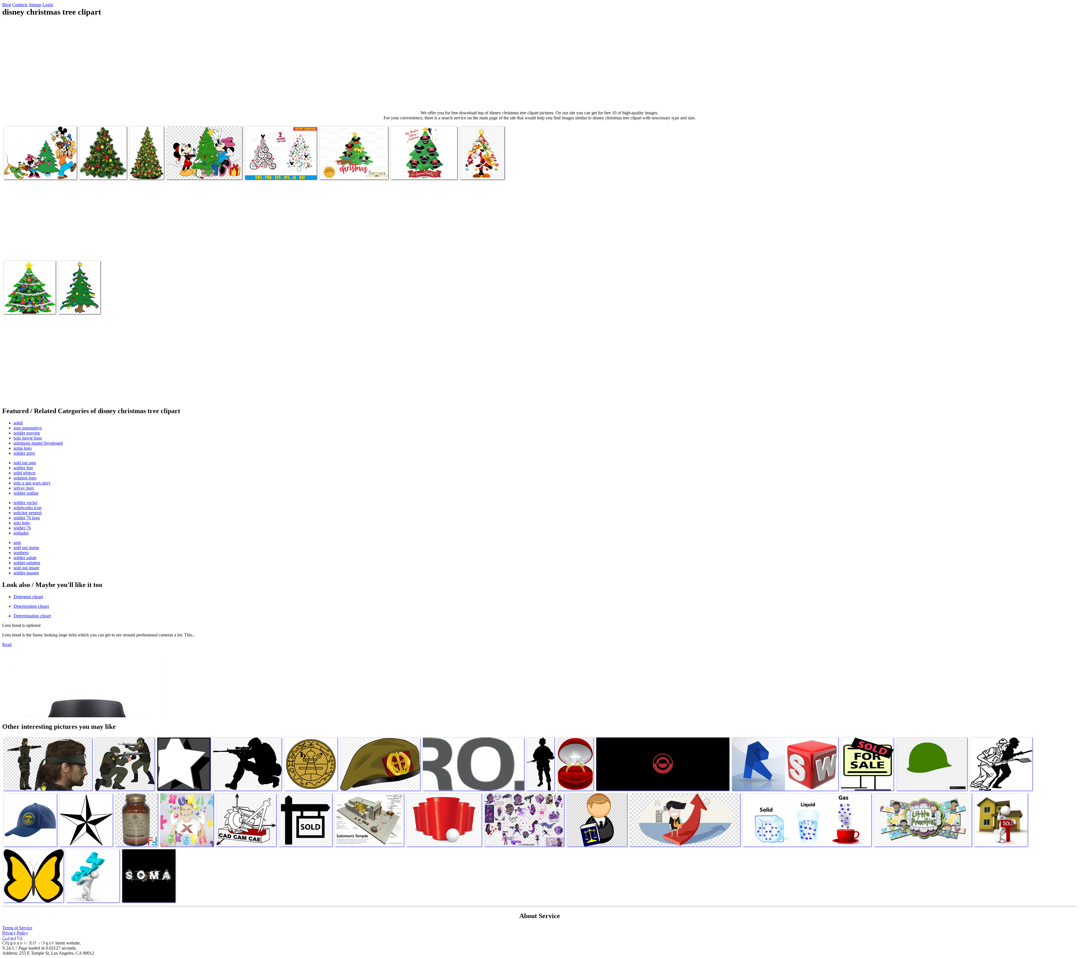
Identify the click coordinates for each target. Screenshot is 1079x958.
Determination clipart (32, 615)
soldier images (26, 572)
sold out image (26, 567)
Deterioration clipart (31, 606)
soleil (18, 422)
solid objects (24, 472)
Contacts (20, 4)
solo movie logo (27, 438)
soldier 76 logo (26, 517)
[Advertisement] (539, 63)
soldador (21, 533)
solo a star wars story (32, 483)
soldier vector (25, 502)
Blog (6, 4)
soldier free (23, 467)
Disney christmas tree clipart (27, 172)
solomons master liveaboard (38, 443)
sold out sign (24, 462)
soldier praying (26, 433)
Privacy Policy (15, 932)
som (17, 542)
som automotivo (27, 427)
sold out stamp (26, 547)
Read (7, 644)
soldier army (24, 453)
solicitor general (27, 512)
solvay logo (23, 488)
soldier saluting (26, 562)
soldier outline (25, 493)
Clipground (28, 941)
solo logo (21, 522)
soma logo (22, 448)
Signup (35, 4)
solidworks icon (27, 507)
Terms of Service (17, 927)
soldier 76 (22, 527)
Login (47, 4)
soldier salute (25, 557)
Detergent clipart (28, 596)
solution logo (25, 477)
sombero (21, 552)
